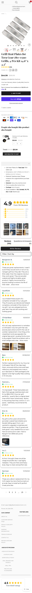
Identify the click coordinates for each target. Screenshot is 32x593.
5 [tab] (19, 46)
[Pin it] (16, 70)
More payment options (16, 103)
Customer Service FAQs (7, 520)
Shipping (3, 79)
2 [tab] (11, 46)
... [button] (14, 284)
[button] (3, 49)
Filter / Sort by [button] (8, 254)
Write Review (15, 249)
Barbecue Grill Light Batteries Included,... (20, 136)
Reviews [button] (7, 242)
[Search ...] (16, 2)
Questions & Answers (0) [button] (22, 242)
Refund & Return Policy (6, 541)
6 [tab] (21, 46)
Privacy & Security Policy (7, 525)
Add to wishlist (6, 107)
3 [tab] (13, 46)
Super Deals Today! (8, 557)
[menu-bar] (2, 2)
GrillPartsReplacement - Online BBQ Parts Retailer (16, 8)
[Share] (10, 70)
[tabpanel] (16, 31)
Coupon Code (8, 554)
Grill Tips (8, 565)
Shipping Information (5, 530)
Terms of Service (6, 534)
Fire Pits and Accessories (8, 569)
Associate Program (8, 551)
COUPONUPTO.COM (24, 515)
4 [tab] (16, 46)
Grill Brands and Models (8, 561)
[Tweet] (13, 70)
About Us (4, 516)
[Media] (29, 44)
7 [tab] (24, 46)
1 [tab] (8, 46)
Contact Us (4, 537)
